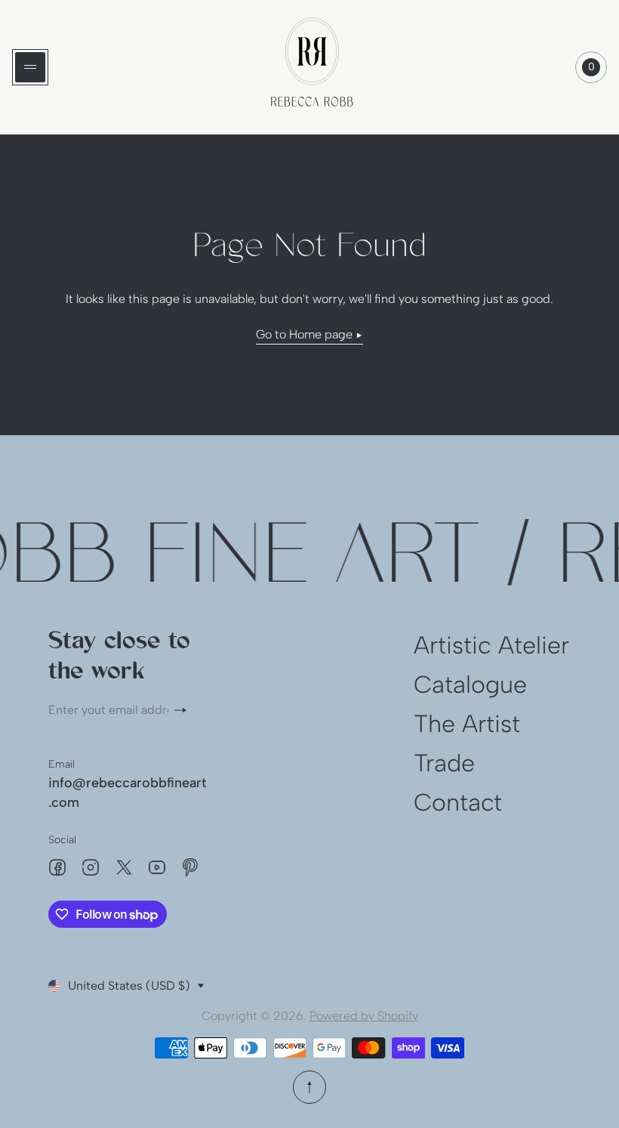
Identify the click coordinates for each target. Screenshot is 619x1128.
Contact (458, 802)
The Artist (467, 723)
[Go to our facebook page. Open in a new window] (57, 867)
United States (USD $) (129, 985)
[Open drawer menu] (30, 67)
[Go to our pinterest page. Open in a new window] (190, 867)
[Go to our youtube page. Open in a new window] (157, 867)
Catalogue (470, 684)
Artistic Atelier (491, 645)
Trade (444, 763)
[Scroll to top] (309, 1087)
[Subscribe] (186, 710)
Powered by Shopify (364, 1016)
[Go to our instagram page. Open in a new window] (91, 867)
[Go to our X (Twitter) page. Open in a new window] (124, 867)
